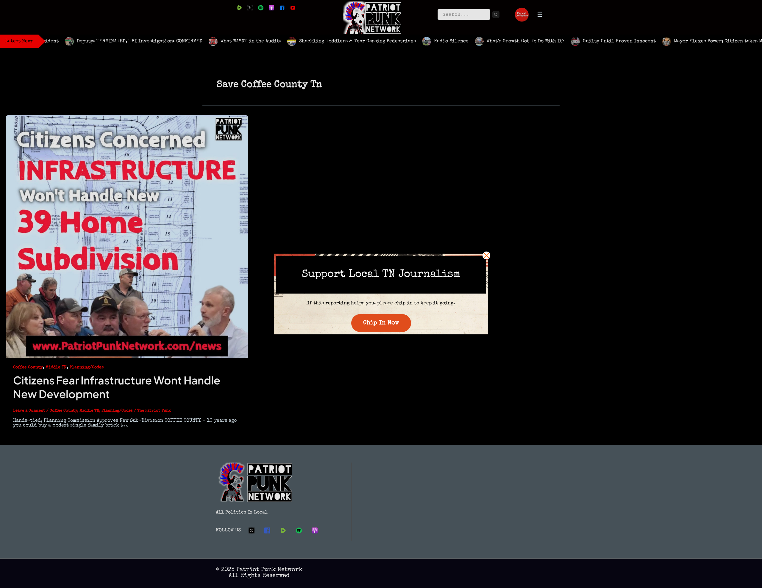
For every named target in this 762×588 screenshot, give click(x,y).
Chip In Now (381, 323)
